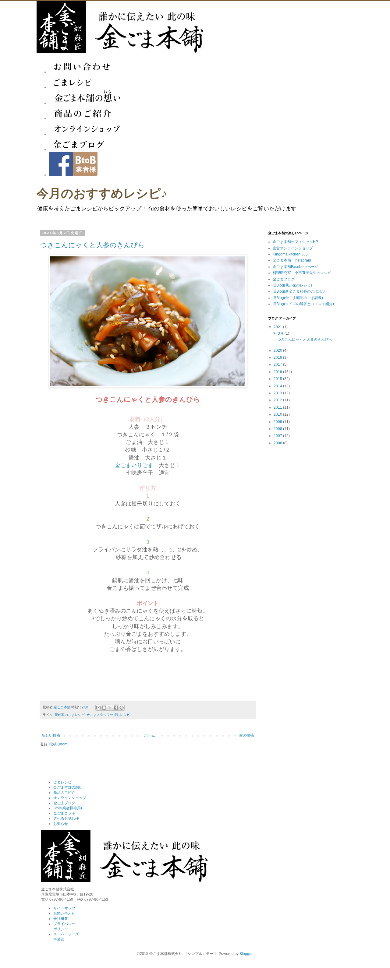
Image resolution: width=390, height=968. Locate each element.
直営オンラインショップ (293, 248)
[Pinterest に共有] (122, 708)
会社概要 (60, 919)
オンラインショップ (69, 798)
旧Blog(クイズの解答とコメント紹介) (303, 304)
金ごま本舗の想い (68, 787)
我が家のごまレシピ (70, 714)
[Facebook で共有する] (116, 708)
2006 (278, 443)
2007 (278, 436)
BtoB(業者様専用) (67, 808)
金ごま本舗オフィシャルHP (295, 242)
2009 (278, 422)
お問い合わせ (64, 913)
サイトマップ (64, 908)
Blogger (245, 954)
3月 (281, 333)
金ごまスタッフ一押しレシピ (108, 714)
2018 (278, 357)
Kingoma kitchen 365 (290, 254)
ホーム (149, 735)
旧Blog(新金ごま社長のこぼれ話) (300, 291)
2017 (278, 364)
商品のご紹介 (64, 792)
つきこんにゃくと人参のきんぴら (92, 245)
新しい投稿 (51, 735)
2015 (278, 379)
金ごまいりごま (134, 465)
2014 (278, 386)
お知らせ (60, 824)
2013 (278, 393)
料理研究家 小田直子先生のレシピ (302, 273)
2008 (278, 429)
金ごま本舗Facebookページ (295, 267)
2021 (278, 327)
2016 (278, 372)
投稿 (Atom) (59, 744)
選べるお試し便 (66, 818)
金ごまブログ (284, 279)
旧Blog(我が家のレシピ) (292, 285)
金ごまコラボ (64, 813)
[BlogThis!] (104, 708)
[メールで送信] (98, 708)
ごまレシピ (62, 782)
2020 (278, 350)
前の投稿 (246, 735)
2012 (278, 400)
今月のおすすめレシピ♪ (102, 193)
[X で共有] (110, 708)
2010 (278, 414)
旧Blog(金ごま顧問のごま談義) (298, 298)
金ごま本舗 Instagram (292, 260)
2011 (278, 407)
